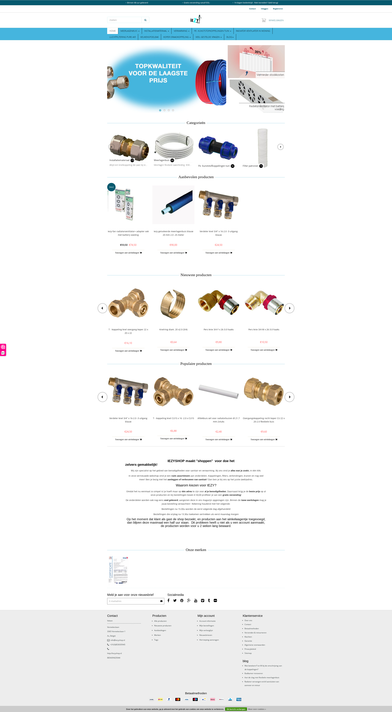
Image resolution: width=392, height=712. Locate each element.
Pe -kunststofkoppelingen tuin (212, 30)
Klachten (248, 636)
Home (112, 30)
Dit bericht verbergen (236, 709)
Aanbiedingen (160, 630)
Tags (156, 640)
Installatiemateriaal (156, 30)
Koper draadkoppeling (176, 37)
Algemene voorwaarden (255, 645)
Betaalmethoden (252, 628)
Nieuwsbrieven (205, 635)
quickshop (128, 219)
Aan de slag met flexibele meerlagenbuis (262, 677)
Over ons (248, 620)
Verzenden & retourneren (255, 632)
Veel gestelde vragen (208, 37)
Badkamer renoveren (254, 673)
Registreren (278, 8)
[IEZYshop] (196, 19)
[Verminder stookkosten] (256, 61)
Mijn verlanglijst (206, 630)
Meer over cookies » (257, 709)
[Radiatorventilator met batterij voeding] (256, 95)
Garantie (248, 641)
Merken (157, 635)
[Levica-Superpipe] (118, 570)
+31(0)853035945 (117, 644)
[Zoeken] (145, 20)
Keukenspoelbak (149, 37)
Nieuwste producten (162, 625)
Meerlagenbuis (129, 30)
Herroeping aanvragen (209, 640)
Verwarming (181, 30)
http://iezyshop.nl (114, 653)
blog (229, 37)
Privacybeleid (250, 649)
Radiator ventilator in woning (253, 30)
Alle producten (160, 621)
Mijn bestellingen (206, 625)
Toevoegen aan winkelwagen (127, 252)
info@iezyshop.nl (118, 640)
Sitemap (248, 653)
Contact (252, 8)
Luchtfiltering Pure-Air (122, 37)
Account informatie (207, 621)
